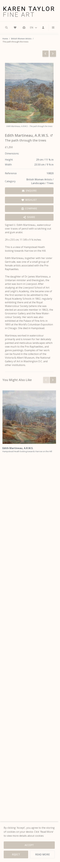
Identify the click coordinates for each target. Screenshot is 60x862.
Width (8, 164)
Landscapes (38, 183)
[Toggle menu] (52, 27)
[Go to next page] (53, 54)
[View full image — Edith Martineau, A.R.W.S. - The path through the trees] (29, 93)
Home (5, 38)
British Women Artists (21, 38)
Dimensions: (12, 153)
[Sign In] (43, 27)
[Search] (6, 27)
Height (9, 159)
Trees (50, 183)
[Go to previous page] (45, 54)
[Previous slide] (46, 380)
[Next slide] (53, 380)
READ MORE (42, 854)
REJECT (16, 854)
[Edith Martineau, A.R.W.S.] (29, 417)
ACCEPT (29, 845)
